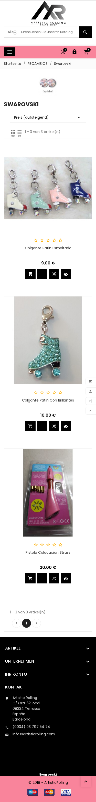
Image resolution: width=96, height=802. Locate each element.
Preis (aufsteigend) (48, 117)
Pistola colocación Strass (48, 552)
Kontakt (14, 687)
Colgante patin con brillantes (48, 400)
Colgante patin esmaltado (48, 248)
